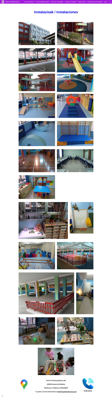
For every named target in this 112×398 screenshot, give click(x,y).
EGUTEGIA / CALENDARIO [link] (57, 1)
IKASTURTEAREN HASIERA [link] (42, 1)
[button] (110, 1)
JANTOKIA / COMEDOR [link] (70, 1)
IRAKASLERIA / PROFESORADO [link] (94, 1)
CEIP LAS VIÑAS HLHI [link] (29, 1)
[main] (56, 12)
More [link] (105, 1)
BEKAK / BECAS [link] (82, 1)
